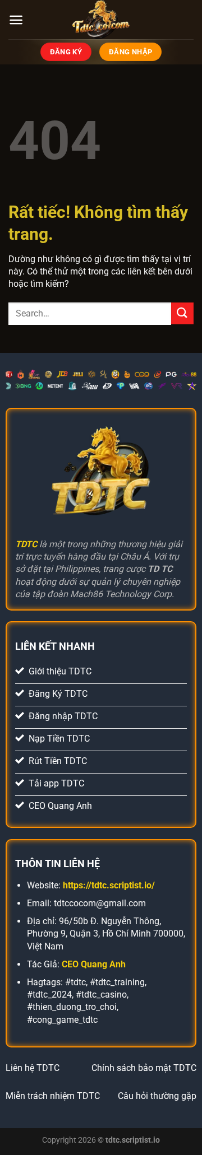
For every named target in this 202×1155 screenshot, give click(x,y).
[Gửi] (182, 313)
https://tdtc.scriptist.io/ (109, 885)
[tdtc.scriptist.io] (101, 19)
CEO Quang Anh (94, 964)
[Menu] (16, 20)
